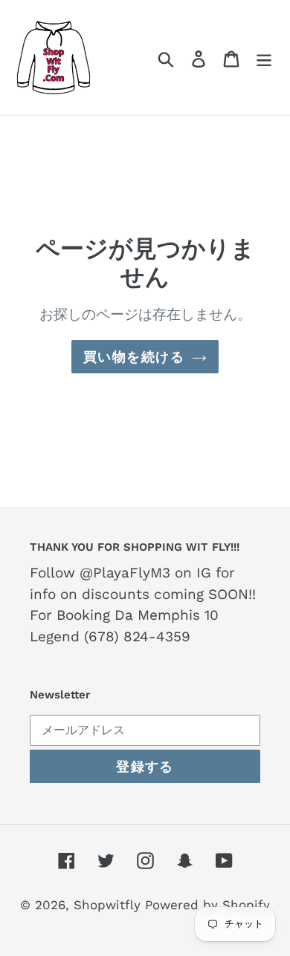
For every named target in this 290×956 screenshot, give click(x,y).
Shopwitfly (109, 904)
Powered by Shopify (207, 904)
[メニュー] (264, 57)
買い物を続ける (133, 356)
